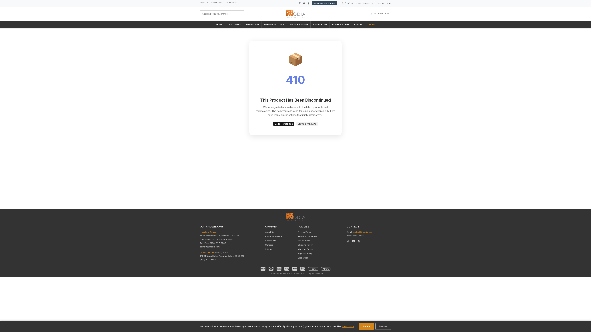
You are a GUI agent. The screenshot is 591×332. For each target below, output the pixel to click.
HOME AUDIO (252, 24)
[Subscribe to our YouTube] (304, 3)
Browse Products (307, 124)
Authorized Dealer (274, 236)
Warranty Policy (305, 249)
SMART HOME (320, 24)
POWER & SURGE (340, 24)
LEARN (371, 24)
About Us (204, 2)
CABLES (358, 24)
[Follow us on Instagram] (300, 3)
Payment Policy (305, 253)
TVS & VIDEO (234, 24)
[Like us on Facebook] (308, 3)
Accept (366, 326)
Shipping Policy (305, 245)
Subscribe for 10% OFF (324, 3)
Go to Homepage (283, 124)
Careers (269, 245)
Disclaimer (303, 258)
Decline (383, 326)
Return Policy (304, 240)
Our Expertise (231, 2)
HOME (219, 24)
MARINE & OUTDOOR (274, 24)
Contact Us (368, 3)
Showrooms (216, 2)
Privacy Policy (304, 232)
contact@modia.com (210, 246)
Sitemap (269, 249)
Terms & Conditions (307, 236)
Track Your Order (383, 3)
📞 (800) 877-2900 (351, 3)
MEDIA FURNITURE (299, 24)
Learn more (348, 326)
